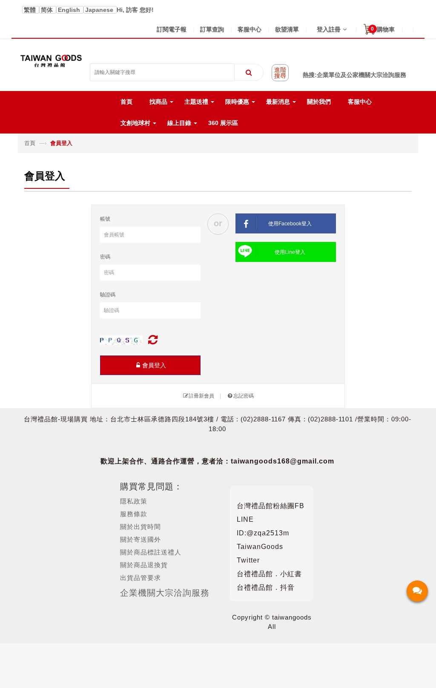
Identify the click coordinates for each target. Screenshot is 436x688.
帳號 (105, 219)
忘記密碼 (243, 396)
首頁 (30, 143)
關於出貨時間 (140, 526)
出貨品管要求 (140, 577)
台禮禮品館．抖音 (266, 587)
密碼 (105, 257)
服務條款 (133, 513)
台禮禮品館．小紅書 (269, 573)
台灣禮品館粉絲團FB (270, 505)
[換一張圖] (153, 340)
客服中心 (249, 29)
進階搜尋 (280, 72)
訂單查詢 (212, 29)
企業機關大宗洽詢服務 (164, 592)
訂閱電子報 (171, 29)
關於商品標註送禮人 (150, 552)
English (70, 9)
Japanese (100, 9)
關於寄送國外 (140, 539)
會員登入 (154, 365)
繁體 (30, 9)
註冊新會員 (201, 396)
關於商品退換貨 (144, 565)
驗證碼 (107, 295)
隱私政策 (133, 501)
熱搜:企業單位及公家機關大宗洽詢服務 (354, 74)
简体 (47, 9)
